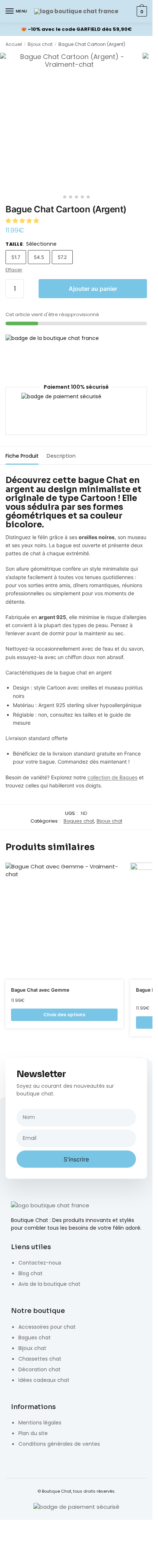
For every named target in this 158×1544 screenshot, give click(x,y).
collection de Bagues (112, 777)
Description (61, 456)
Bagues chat (79, 820)
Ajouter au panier (93, 288)
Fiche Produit (22, 456)
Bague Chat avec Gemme (40, 990)
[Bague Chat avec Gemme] (64, 921)
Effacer (14, 269)
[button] (23, 220)
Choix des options (64, 1014)
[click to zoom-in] (69, 122)
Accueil (14, 44)
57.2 (62, 257)
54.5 (39, 257)
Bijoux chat (40, 44)
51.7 (15, 257)
